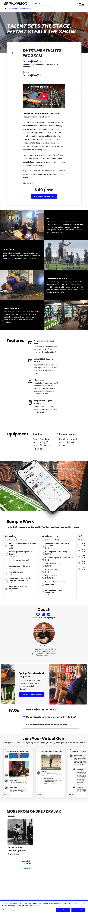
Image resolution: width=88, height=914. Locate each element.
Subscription (27, 861)
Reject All (78, 910)
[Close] (84, 903)
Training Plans (13, 8)
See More (26, 840)
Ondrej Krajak (32, 61)
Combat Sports (25, 8)
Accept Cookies (63, 910)
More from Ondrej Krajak (44, 617)
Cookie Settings (9, 910)
